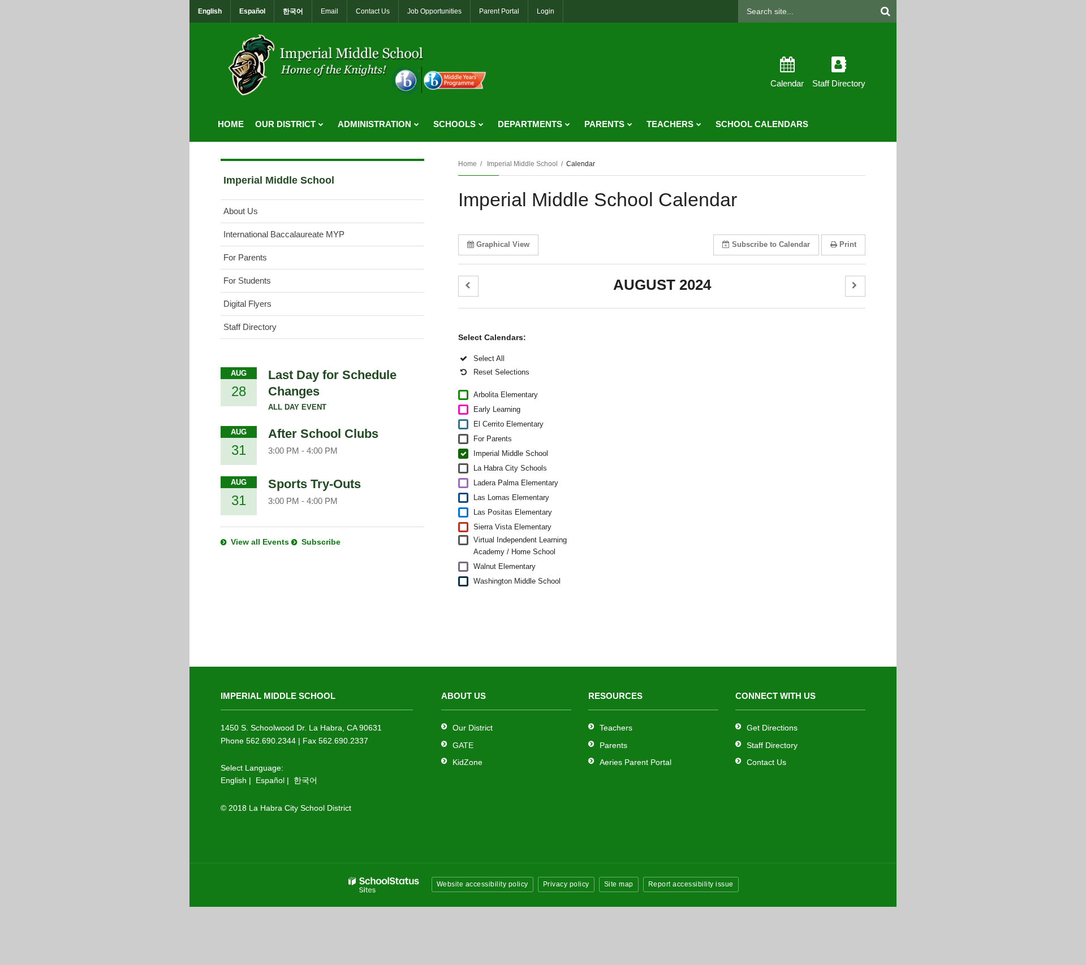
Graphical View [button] (502, 244)
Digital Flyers (247, 303)
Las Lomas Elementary (511, 497)
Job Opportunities (434, 11)
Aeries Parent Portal (635, 762)
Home (467, 164)
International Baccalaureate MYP (283, 234)
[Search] (885, 11)
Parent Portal (499, 11)
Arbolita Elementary (505, 394)
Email (329, 11)
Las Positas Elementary (512, 512)
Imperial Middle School (522, 164)
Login (545, 11)
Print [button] (847, 244)
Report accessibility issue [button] (691, 884)
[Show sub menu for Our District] (321, 124)
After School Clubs (323, 434)
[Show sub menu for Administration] (416, 124)
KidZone (467, 762)
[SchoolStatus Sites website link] (384, 885)
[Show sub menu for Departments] (567, 124)
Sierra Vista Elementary (512, 527)
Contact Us (373, 11)
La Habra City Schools (510, 468)
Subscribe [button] (771, 244)
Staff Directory (250, 327)
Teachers (616, 727)
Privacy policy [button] (566, 884)
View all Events (260, 541)
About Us (240, 211)
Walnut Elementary (504, 566)
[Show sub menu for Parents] (629, 124)
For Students (247, 280)
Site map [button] (619, 884)
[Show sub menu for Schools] (481, 124)
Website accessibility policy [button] (482, 884)
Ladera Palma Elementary (515, 483)
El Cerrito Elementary (508, 424)
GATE (463, 745)
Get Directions (772, 727)
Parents (613, 745)
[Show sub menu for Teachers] (698, 124)
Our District (473, 727)
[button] (468, 286)
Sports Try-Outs (314, 484)
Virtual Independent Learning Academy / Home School (520, 546)
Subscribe (321, 541)
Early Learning (496, 409)
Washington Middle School (517, 581)
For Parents (492, 438)
